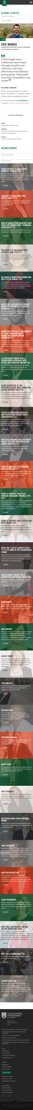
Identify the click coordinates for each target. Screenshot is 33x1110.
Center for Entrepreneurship (11, 1035)
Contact (4, 1062)
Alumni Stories (10, 12)
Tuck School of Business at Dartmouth (4, 3)
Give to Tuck (6, 1072)
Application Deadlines (8, 1055)
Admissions (5, 1051)
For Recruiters (6, 1088)
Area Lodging (6, 1069)
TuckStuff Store (7, 1078)
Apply (3, 1048)
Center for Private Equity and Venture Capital (16, 1040)
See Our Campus (7, 1066)
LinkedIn (5, 1096)
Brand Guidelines (7, 1092)
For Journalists (7, 1090)
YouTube (8, 1096)
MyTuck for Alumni (7, 1076)
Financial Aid (6, 1053)
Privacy (22, 1106)
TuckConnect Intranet (8, 1081)
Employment (5, 1085)
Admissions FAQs (7, 1057)
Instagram (2, 1096)
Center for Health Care (9, 1037)
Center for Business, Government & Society (15, 1029)
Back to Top (16, 1102)
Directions (5, 1064)
